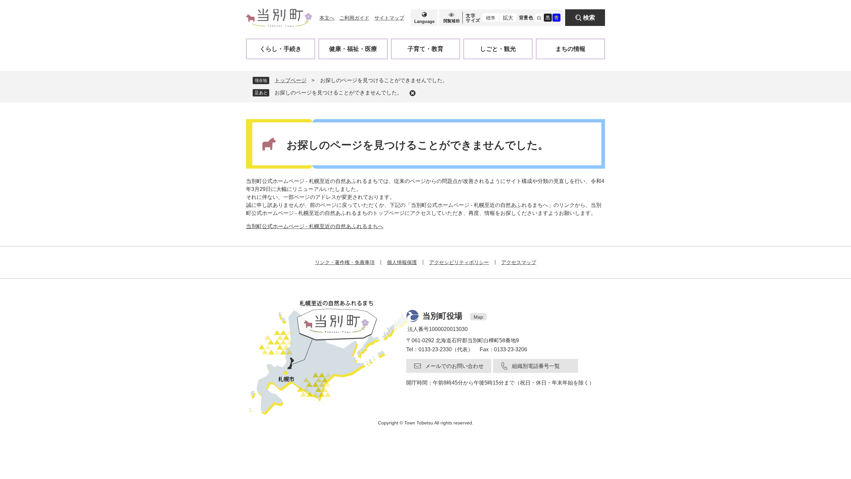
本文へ (326, 17)
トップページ (290, 80)
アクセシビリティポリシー (459, 262)
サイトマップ (389, 17)
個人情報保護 (402, 262)
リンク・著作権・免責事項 (345, 262)
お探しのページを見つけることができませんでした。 (338, 92)
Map (478, 317)
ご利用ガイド (354, 17)
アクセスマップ (518, 262)
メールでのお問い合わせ (454, 366)
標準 (490, 18)
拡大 (508, 18)
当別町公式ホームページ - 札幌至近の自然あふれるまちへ (314, 226)
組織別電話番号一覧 (536, 366)
